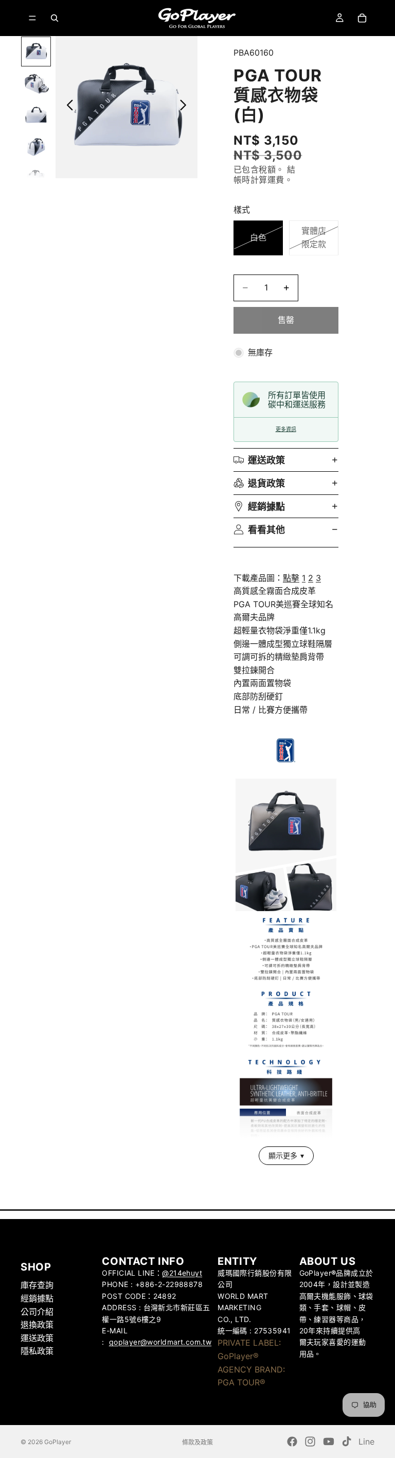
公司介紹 (37, 1311)
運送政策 (266, 460)
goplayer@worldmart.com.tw (160, 1341)
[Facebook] (292, 1441)
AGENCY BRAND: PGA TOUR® (251, 1375)
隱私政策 (37, 1351)
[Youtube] (328, 1441)
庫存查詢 (37, 1285)
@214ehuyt (182, 1272)
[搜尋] (54, 18)
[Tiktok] (346, 1441)
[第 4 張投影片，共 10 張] (36, 147)
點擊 (291, 578)
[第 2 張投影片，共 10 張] (36, 83)
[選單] (32, 18)
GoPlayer (57, 1442)
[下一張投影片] (186, 107)
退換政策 (37, 1324)
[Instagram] (310, 1441)
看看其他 (266, 529)
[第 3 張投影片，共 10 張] (36, 115)
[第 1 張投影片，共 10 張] (36, 51)
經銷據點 (266, 506)
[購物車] (362, 18)
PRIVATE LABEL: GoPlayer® (249, 1349)
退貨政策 (266, 483)
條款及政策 (197, 1442)
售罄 (286, 320)
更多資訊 (286, 429)
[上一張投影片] (67, 107)
